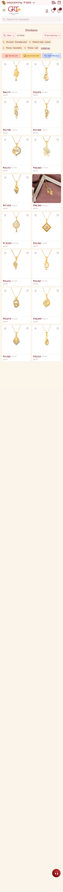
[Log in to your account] (47, 11)
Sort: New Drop (52, 35)
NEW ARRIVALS (53, 56)
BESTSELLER (13, 56)
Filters (9, 35)
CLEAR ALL (45, 48)
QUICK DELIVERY (33, 56)
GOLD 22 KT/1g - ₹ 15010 (19, 2)
